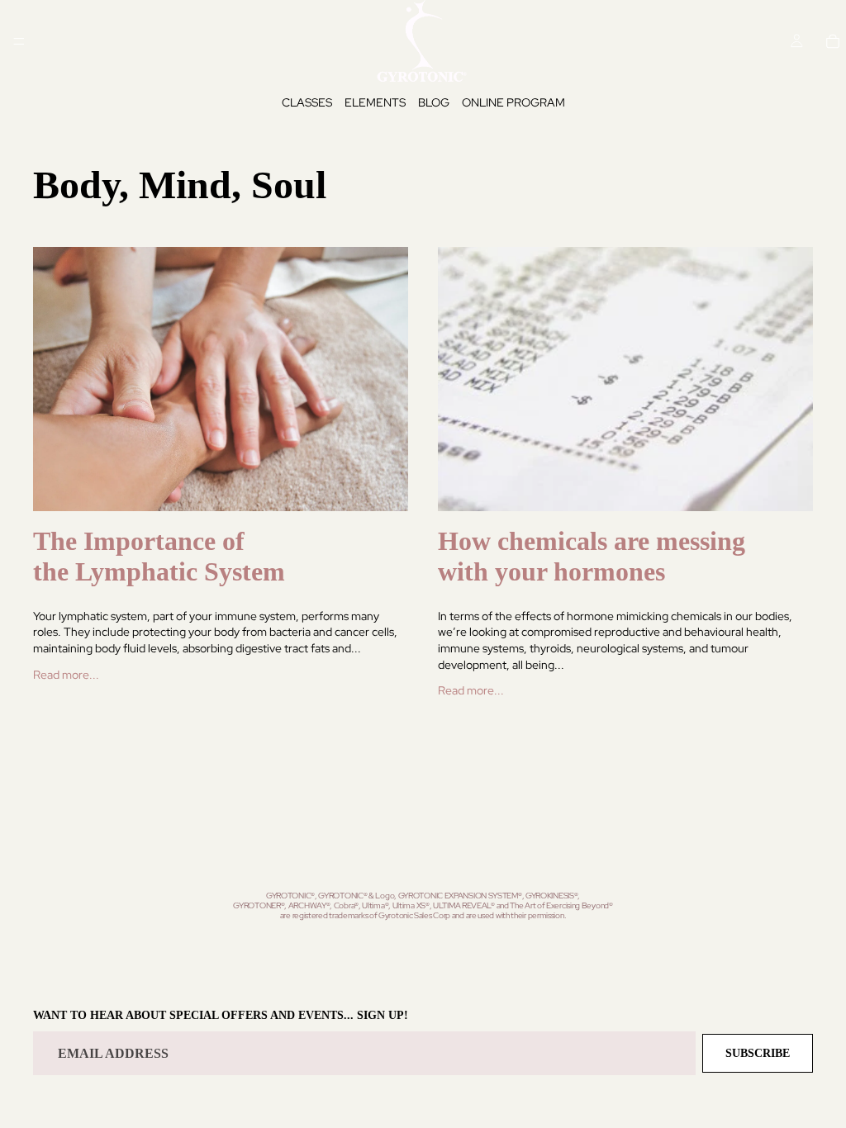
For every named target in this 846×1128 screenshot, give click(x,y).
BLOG (433, 102)
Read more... (66, 674)
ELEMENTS (375, 102)
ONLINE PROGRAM (513, 102)
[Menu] (19, 41)
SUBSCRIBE (757, 1053)
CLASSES (307, 102)
